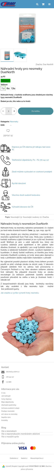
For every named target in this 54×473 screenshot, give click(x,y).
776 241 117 (10, 377)
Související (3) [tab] (16, 217)
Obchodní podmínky (8, 405)
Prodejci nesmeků (7, 411)
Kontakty (4, 420)
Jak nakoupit (5, 396)
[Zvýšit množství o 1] (14, 111)
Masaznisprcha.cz (36, 458)
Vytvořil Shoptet (11, 466)
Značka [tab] (45, 217)
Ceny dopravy (6, 399)
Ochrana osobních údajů (10, 408)
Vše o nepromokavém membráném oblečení (20, 434)
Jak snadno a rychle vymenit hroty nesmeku (20, 293)
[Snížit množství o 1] (3, 111)
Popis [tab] (7, 217)
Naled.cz (24, 458)
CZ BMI (8, 382)
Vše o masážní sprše (10, 437)
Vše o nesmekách (9, 431)
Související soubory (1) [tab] (32, 217)
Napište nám (6, 417)
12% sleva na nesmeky (9, 414)
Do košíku (36, 111)
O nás (3, 393)
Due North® (48, 64)
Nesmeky (14, 122)
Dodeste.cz (14, 458)
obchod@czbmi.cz (12, 372)
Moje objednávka (7, 402)
